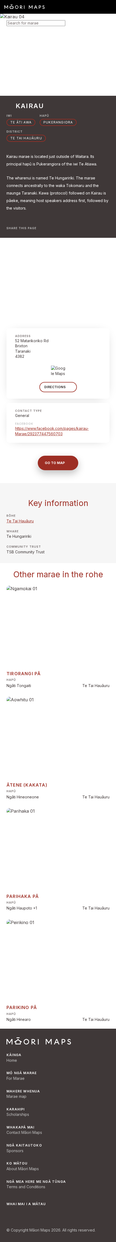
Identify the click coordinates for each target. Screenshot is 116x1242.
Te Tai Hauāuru (20, 521)
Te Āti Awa (21, 122)
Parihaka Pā (22, 896)
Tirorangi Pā (23, 673)
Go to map (55, 463)
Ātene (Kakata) (26, 785)
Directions (55, 387)
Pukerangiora (58, 122)
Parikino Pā (21, 1007)
